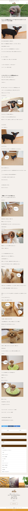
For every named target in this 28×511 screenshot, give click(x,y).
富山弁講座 (3, 469)
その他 (3, 452)
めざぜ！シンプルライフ (5, 454)
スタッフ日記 (3, 458)
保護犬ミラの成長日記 (4, 465)
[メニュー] (27, 3)
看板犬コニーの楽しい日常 (5, 471)
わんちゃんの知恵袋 (4, 456)
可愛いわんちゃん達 (4, 467)
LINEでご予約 (14, 503)
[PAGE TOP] (14, 476)
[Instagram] (13, 500)
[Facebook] (14, 500)
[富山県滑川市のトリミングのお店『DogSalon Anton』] (14, 491)
